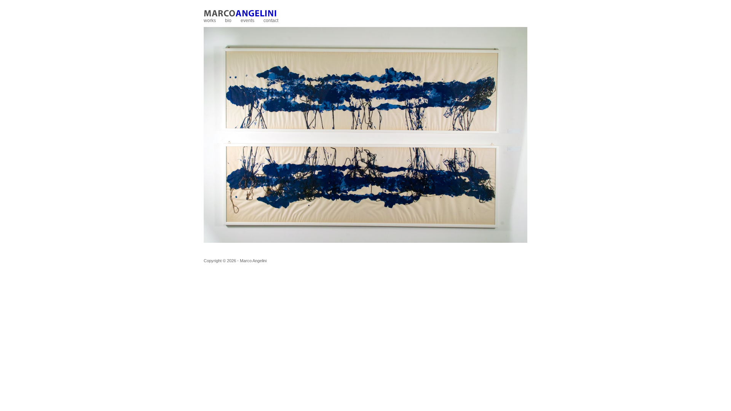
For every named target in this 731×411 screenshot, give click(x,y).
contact (270, 20)
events (247, 20)
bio (228, 20)
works (210, 20)
